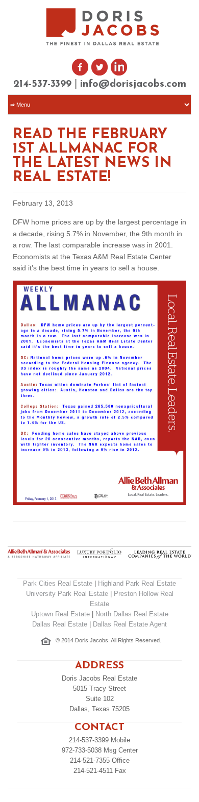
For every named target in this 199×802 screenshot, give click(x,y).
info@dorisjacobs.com (133, 84)
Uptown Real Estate (60, 614)
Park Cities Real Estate (57, 583)
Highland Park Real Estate (137, 583)
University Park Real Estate (67, 593)
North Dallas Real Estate (131, 614)
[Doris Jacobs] (103, 44)
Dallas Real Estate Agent (130, 624)
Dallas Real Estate (59, 624)
